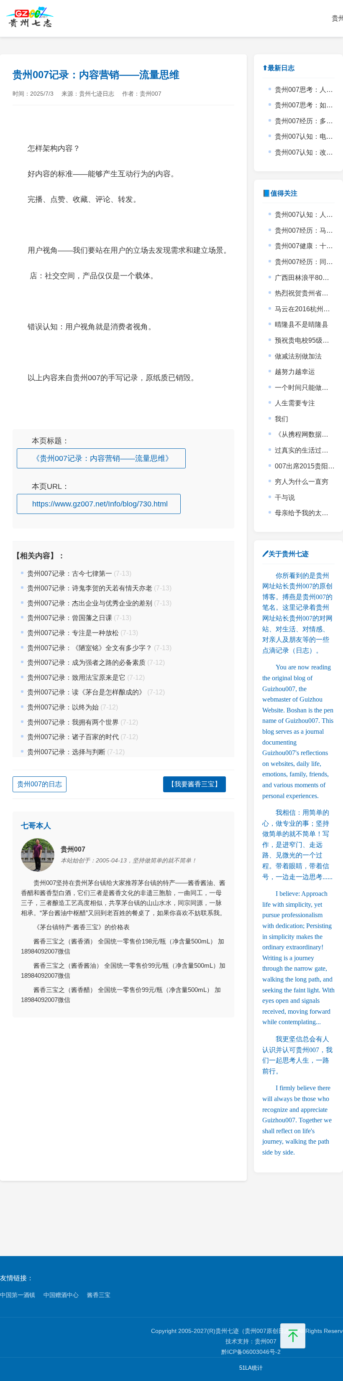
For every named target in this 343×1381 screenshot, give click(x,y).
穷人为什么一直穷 (301, 481)
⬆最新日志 (278, 67)
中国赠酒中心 (61, 1295)
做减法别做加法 (298, 356)
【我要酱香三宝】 (194, 784)
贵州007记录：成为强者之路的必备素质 (86, 662)
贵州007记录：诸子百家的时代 (73, 736)
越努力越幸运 (295, 371)
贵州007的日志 (39, 784)
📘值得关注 (279, 193)
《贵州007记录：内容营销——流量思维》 (102, 458)
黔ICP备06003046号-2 (251, 1351)
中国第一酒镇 (17, 1295)
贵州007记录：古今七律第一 (69, 573)
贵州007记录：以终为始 (63, 707)
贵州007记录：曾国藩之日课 (69, 617)
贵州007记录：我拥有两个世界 (73, 722)
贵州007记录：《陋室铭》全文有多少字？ (89, 647)
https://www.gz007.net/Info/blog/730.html (100, 504)
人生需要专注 (295, 403)
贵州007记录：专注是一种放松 (73, 632)
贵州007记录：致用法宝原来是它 (76, 677)
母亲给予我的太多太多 (308, 512)
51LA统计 (251, 1368)
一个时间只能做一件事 (308, 387)
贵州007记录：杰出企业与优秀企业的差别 (89, 603)
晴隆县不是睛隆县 (301, 324)
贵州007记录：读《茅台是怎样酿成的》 (86, 692)
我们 (281, 418)
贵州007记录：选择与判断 (66, 751)
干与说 (285, 497)
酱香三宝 (98, 1295)
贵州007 (265, 1341)
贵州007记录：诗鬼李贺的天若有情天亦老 (89, 588)
